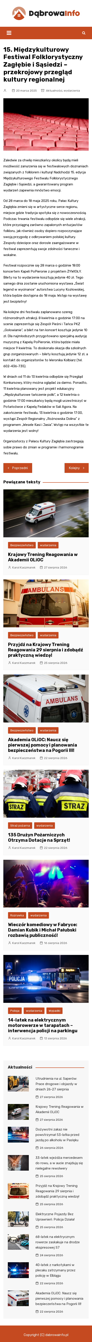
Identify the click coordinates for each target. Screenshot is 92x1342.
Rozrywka (17, 915)
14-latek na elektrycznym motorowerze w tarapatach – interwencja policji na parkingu (42, 1025)
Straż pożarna (20, 825)
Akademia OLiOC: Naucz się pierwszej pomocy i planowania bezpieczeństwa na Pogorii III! (42, 745)
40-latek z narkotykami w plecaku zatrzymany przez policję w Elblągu (55, 1270)
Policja (14, 1010)
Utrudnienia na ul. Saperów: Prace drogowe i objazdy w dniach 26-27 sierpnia (56, 1084)
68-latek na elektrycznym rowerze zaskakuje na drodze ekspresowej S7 (58, 1242)
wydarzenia (72, 90)
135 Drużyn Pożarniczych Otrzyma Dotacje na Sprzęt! (39, 837)
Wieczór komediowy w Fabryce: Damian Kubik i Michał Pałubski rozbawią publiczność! (42, 930)
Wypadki (54, 1010)
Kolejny (74, 468)
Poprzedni (20, 468)
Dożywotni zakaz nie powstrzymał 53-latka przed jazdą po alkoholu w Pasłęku (57, 1134)
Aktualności (54, 90)
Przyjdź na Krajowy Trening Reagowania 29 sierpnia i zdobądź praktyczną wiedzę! (45, 650)
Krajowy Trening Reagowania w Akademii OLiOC (43, 557)
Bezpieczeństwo (21, 545)
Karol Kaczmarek (24, 567)
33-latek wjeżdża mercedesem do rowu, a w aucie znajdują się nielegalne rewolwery (59, 1163)
